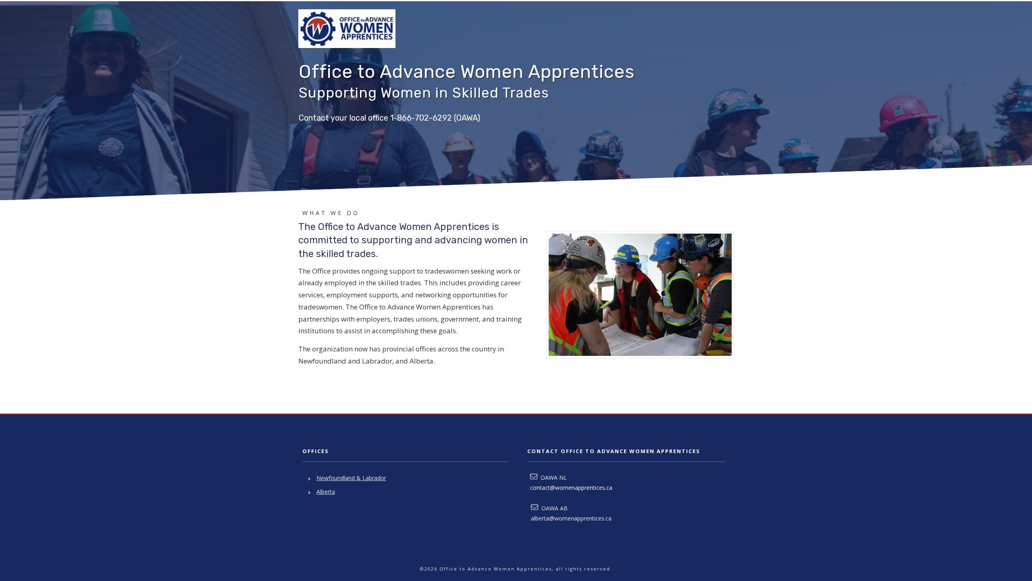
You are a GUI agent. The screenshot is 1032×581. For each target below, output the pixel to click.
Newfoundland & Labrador (351, 478)
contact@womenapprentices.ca (571, 487)
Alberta (325, 491)
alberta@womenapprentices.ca (571, 518)
